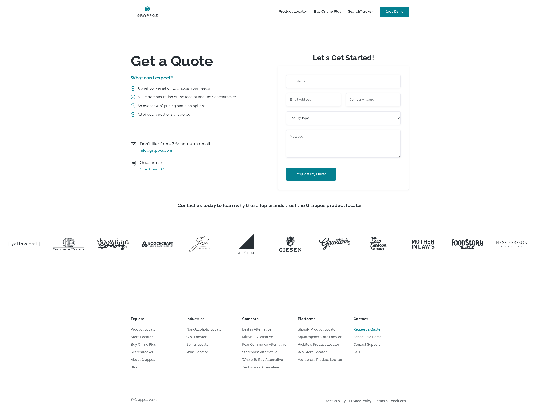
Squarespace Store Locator (320, 337)
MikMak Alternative (257, 337)
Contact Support (367, 344)
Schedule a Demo (368, 337)
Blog (134, 367)
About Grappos (143, 359)
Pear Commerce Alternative (264, 344)
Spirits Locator (198, 344)
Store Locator (142, 337)
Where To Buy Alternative (262, 359)
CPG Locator (196, 337)
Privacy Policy (360, 401)
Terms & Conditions (390, 401)
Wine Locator (197, 352)
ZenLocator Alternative (260, 367)
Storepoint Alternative (259, 352)
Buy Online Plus (327, 11)
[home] (147, 11)
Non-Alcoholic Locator (204, 329)
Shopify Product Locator (317, 329)
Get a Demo (394, 11)
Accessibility (335, 401)
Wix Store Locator (312, 352)
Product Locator (293, 11)
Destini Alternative (256, 329)
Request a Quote (367, 329)
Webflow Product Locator (318, 344)
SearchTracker (360, 11)
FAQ (357, 352)
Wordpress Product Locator (320, 359)
